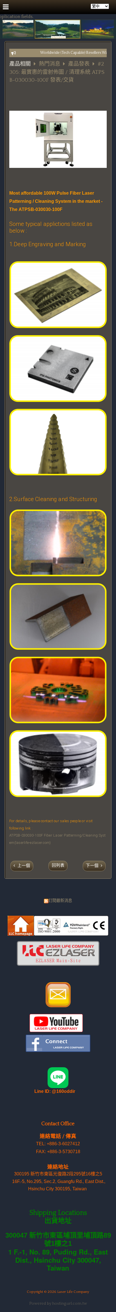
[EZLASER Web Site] (58, 964)
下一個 (92, 866)
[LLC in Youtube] (56, 1030)
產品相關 (20, 64)
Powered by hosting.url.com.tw (58, 1303)
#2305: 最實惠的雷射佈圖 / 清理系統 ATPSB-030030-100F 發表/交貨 (56, 72)
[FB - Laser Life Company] (58, 1050)
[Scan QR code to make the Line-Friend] (58, 1087)
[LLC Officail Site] (58, 934)
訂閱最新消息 (60, 901)
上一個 (23, 866)
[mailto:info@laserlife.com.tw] (58, 1005)
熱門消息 (50, 64)
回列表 (58, 865)
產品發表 (79, 64)
